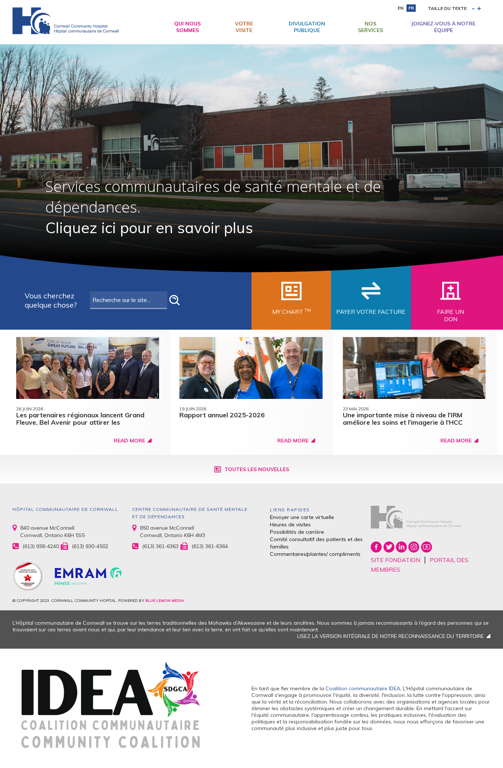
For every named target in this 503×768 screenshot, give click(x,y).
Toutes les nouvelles (257, 469)
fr (411, 8)
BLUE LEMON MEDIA (164, 600)
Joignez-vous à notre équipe (443, 27)
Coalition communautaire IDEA (363, 688)
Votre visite (244, 27)
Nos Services (370, 27)
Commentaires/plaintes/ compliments (315, 554)
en (401, 8)
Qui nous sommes (187, 27)
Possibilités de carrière (297, 532)
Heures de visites (290, 524)
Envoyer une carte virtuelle (302, 517)
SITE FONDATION (395, 560)
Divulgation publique (307, 27)
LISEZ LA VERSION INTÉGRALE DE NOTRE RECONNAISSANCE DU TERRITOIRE (390, 636)
